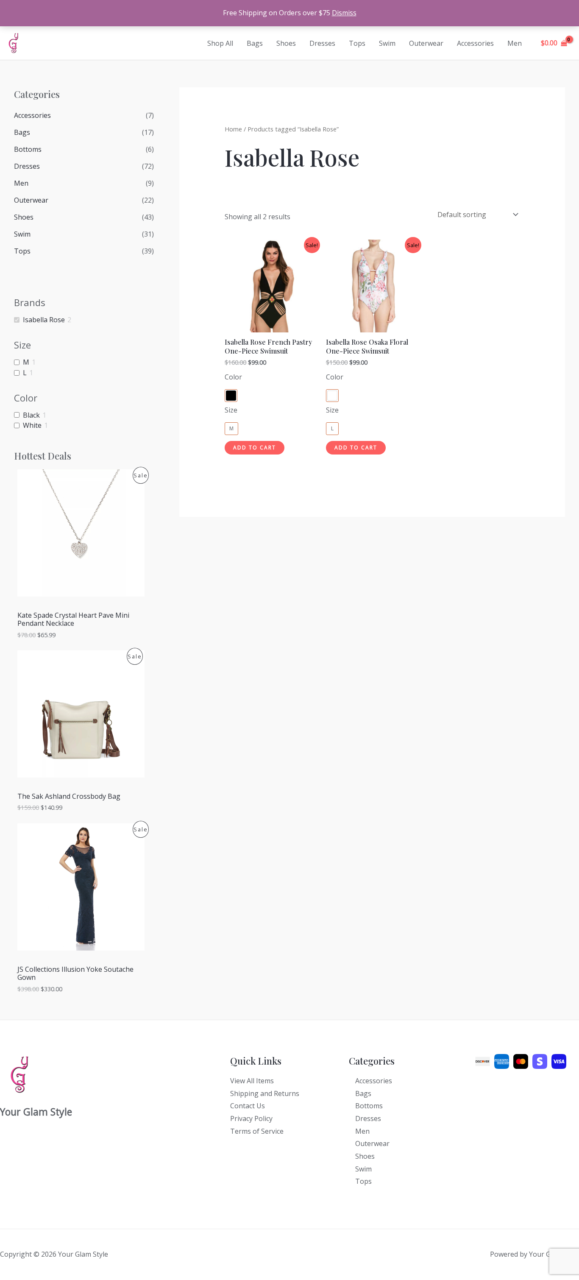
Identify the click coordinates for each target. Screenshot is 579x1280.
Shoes (286, 43)
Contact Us (247, 1105)
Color (233, 377)
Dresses (322, 43)
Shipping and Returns (264, 1093)
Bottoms (28, 149)
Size (231, 410)
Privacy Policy (251, 1118)
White (32, 425)
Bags (255, 43)
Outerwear (426, 43)
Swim (387, 43)
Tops (357, 43)
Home (233, 129)
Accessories (475, 43)
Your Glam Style (57, 43)
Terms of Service (257, 1131)
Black (31, 415)
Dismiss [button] (344, 12)
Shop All (220, 43)
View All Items (252, 1080)
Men (514, 43)
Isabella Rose (44, 319)
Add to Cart (254, 447)
